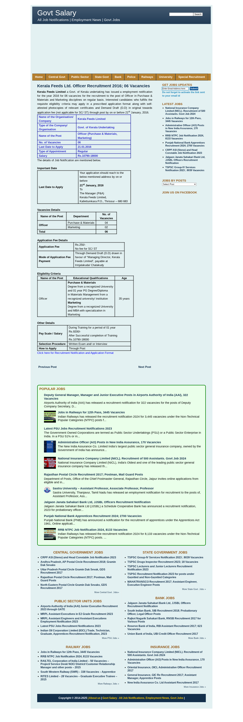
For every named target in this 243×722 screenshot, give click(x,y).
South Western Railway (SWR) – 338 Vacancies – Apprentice (78, 671)
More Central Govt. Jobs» (106, 592)
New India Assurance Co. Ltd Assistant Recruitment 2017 (163, 682)
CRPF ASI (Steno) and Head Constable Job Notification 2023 (183, 151)
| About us (94, 698)
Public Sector (80, 77)
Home (39, 77)
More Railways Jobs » (108, 683)
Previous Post (47, 367)
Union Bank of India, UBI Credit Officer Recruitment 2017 (162, 633)
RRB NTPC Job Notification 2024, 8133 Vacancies (92, 529)
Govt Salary (56, 13)
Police (131, 77)
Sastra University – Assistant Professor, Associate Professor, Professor (103, 488)
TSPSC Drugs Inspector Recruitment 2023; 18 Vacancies (162, 561)
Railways (147, 77)
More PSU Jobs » (110, 638)
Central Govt (57, 77)
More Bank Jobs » (197, 638)
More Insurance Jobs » (195, 687)
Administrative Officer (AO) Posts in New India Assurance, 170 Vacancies (184, 128)
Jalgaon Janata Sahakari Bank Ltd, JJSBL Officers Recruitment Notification (185, 160)
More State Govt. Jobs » (194, 589)
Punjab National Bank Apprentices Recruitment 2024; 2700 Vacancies (185, 144)
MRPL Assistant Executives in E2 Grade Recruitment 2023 (76, 614)
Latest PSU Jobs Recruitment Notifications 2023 (78, 428)
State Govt (102, 77)
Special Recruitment (191, 77)
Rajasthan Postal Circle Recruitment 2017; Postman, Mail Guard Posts (93, 474)
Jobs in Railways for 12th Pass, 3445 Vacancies (91, 412)
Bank (118, 77)
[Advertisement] (121, 49)
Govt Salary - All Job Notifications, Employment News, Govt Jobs (142, 698)
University (165, 77)
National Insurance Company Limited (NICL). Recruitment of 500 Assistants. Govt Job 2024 (185, 110)
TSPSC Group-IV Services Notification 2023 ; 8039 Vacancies (184, 169)
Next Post (144, 367)
